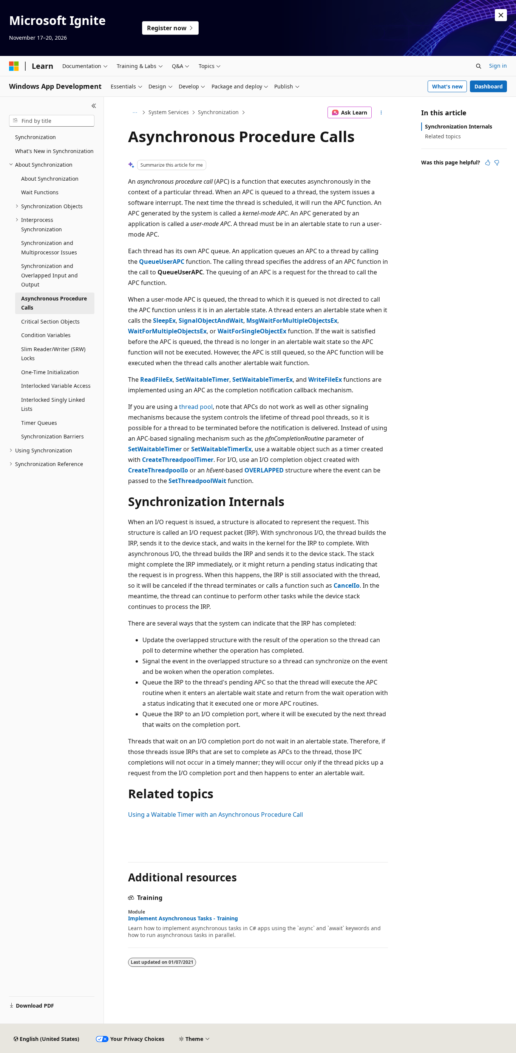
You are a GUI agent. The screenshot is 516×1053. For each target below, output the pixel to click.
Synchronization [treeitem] (35, 137)
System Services (168, 112)
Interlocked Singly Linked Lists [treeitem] (53, 404)
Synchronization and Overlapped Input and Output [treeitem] (49, 275)
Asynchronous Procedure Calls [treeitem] (54, 303)
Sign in (498, 65)
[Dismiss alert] (501, 15)
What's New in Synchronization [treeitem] (54, 151)
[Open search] (478, 66)
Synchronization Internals (458, 126)
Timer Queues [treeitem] (39, 422)
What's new (447, 86)
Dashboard (488, 86)
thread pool (196, 407)
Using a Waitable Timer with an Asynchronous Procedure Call (215, 814)
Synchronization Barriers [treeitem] (52, 436)
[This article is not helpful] (496, 162)
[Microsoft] (14, 66)
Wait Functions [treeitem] (40, 192)
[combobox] (51, 121)
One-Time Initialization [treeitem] (50, 372)
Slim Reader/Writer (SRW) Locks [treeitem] (53, 353)
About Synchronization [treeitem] (50, 178)
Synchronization (218, 112)
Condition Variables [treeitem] (46, 335)
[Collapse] (93, 106)
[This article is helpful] (487, 162)
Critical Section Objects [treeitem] (50, 321)
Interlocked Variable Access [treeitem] (56, 385)
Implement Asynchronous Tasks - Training (183, 918)
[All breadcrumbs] (134, 113)
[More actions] (381, 113)
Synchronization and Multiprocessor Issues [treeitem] (49, 247)
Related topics (443, 136)
